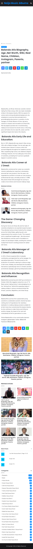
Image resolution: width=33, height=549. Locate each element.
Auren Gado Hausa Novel (8, 508)
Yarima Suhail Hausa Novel (9, 490)
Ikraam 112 (11, 464)
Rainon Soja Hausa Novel (8, 532)
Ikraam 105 (12, 458)
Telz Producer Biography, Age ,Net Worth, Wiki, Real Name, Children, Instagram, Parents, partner (8, 403)
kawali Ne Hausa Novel (8, 537)
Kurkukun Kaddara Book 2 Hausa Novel (12, 529)
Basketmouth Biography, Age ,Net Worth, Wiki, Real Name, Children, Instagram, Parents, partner (21, 211)
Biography (8, 43)
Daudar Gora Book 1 (7, 498)
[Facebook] (4, 328)
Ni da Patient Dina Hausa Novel (10, 521)
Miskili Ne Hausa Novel (8, 511)
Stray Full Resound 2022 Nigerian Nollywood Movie (24, 399)
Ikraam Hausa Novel (7, 483)
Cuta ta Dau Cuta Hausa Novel (10, 514)
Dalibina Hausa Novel (7, 496)
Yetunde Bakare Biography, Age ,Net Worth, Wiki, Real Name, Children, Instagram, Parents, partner (24, 422)
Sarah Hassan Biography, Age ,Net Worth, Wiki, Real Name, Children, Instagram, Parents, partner (21, 193)
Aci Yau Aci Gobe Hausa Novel (10, 539)
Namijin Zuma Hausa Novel (9, 501)
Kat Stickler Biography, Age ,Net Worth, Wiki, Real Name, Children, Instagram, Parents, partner (8, 422)
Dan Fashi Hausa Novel (8, 527)
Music (3, 478)
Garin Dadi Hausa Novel (8, 493)
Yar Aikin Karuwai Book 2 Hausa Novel (12, 534)
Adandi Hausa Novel (7, 503)
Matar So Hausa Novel (8, 524)
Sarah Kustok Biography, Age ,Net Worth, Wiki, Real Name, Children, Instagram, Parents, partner (8, 440)
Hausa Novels (5, 480)
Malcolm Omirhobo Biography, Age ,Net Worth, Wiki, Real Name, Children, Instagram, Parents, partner (24, 440)
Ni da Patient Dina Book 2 (8, 516)
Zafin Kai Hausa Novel (8, 485)
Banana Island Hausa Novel (9, 519)
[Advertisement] (16, 24)
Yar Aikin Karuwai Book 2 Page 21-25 (18, 453)
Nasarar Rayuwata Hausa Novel (10, 488)
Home (3, 43)
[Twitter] (8, 328)
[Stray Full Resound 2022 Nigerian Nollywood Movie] (24, 392)
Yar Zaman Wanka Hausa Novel (10, 506)
